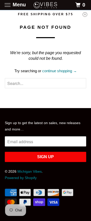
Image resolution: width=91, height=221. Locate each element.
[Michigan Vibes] (45, 5)
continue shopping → (59, 71)
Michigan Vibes (29, 171)
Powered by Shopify (21, 178)
